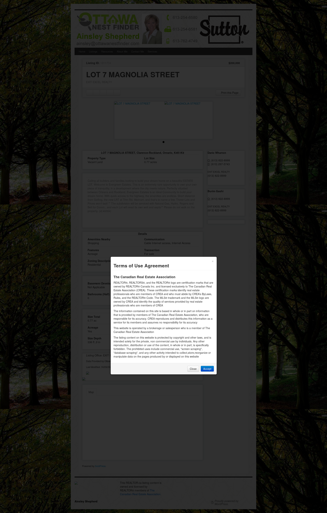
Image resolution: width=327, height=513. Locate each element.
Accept (207, 369)
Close (193, 369)
